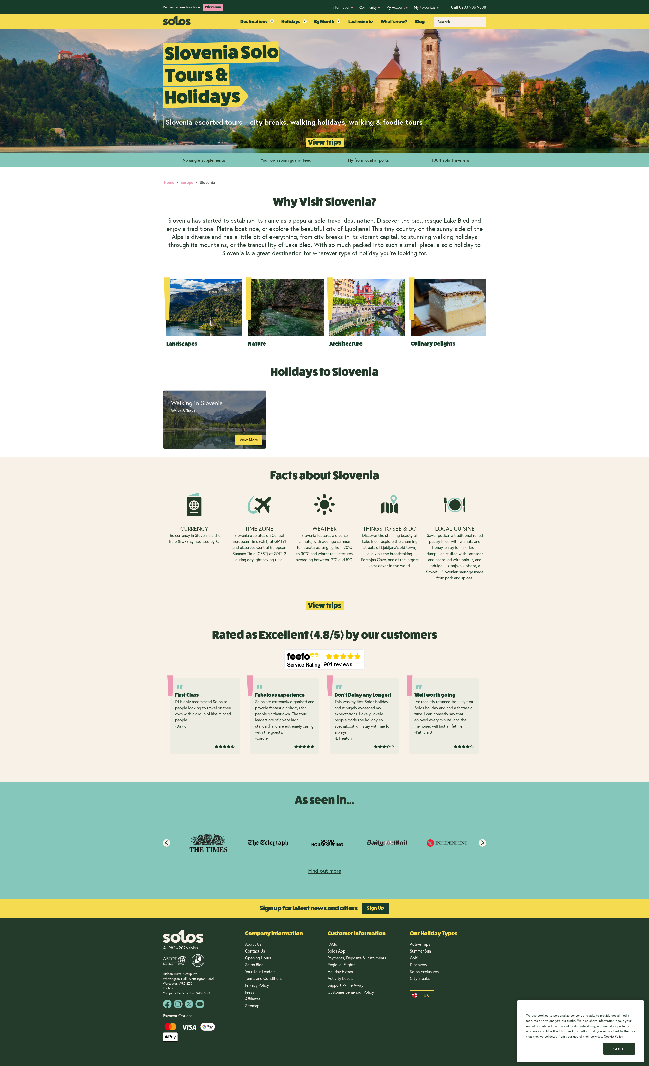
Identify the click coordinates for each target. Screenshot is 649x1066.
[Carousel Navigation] (324, 843)
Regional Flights (341, 964)
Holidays (290, 21)
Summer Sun (420, 951)
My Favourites (424, 7)
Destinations (254, 21)
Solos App (336, 951)
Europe (187, 182)
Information (341, 7)
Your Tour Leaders (260, 971)
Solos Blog (254, 964)
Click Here (213, 7)
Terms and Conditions (263, 978)
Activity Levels (340, 978)
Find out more (324, 870)
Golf (413, 957)
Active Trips (420, 944)
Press (249, 992)
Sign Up (375, 908)
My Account (395, 7)
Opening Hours (258, 957)
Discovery (418, 964)
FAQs (332, 944)
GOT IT (619, 1048)
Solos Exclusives (424, 971)
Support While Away (345, 985)
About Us (253, 944)
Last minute (360, 21)
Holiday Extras (340, 971)
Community (368, 7)
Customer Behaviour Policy (351, 992)
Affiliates (252, 998)
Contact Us (255, 951)
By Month (324, 21)
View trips (324, 142)
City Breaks (420, 978)
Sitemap (252, 1005)
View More (249, 439)
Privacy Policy (257, 985)
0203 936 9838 (468, 7)
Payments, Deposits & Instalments (357, 957)
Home (169, 182)
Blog (420, 21)
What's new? (394, 21)
